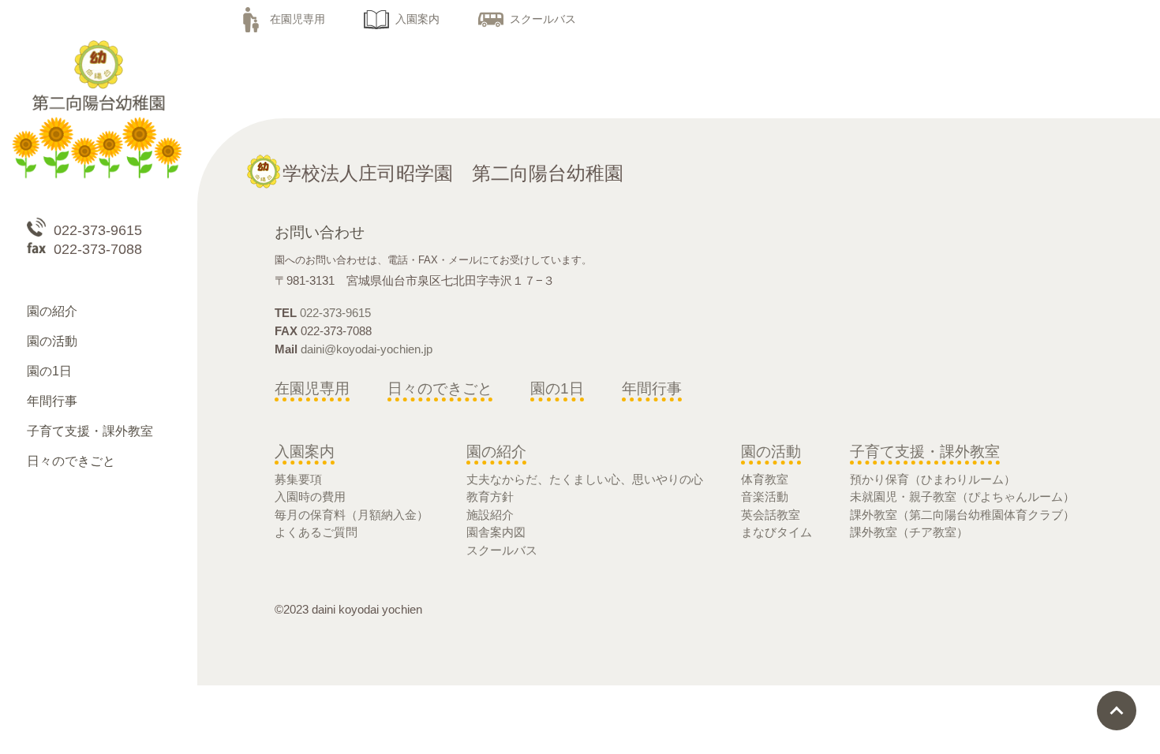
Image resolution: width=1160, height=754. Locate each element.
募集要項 (298, 479)
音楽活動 (764, 496)
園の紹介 (496, 451)
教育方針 (490, 496)
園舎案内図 (496, 532)
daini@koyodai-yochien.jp (366, 349)
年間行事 (652, 388)
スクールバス (543, 19)
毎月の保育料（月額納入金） (351, 514)
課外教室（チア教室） (909, 532)
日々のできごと (439, 388)
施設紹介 (490, 514)
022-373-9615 (335, 312)
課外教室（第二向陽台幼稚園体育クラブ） (962, 514)
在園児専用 (297, 19)
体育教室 (764, 479)
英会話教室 (770, 514)
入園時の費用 (310, 496)
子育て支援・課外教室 (925, 451)
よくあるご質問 (316, 532)
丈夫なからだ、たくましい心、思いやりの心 (584, 479)
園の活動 (771, 451)
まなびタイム (776, 532)
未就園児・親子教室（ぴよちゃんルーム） (962, 496)
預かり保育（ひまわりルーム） (933, 479)
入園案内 (417, 19)
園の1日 (557, 388)
